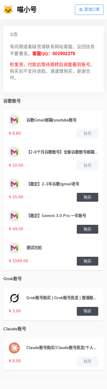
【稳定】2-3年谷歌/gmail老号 (52, 184)
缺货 (87, 133)
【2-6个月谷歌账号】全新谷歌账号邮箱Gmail (62, 152)
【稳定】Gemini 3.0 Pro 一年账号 (56, 215)
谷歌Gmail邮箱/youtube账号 (51, 120)
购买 (87, 197)
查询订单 (91, 9)
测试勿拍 (34, 247)
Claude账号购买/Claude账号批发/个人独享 (62, 347)
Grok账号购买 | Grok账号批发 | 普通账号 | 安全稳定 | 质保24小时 (62, 298)
